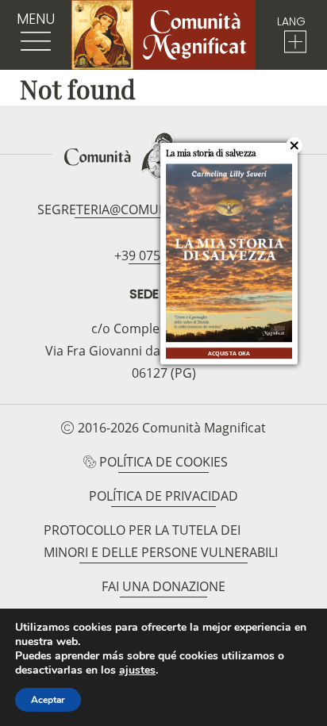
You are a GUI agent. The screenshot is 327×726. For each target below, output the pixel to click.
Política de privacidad (163, 496)
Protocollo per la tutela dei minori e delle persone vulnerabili (161, 541)
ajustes (137, 670)
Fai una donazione (163, 586)
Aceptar (48, 699)
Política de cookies (163, 462)
